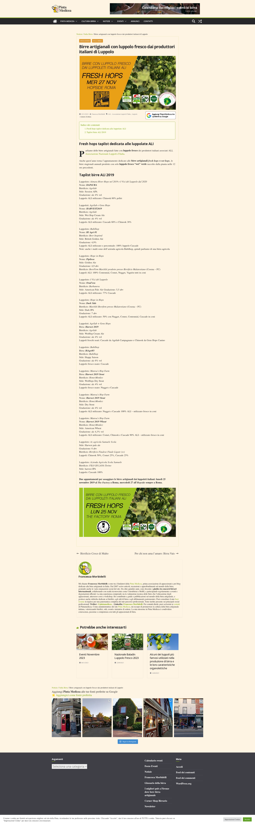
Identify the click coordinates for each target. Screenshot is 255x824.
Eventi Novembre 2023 (89, 656)
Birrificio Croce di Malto (94, 553)
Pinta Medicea (67, 21)
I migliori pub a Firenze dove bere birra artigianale (157, 792)
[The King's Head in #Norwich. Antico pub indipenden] (158, 717)
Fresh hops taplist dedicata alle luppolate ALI (106, 129)
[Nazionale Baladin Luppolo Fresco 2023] (127, 635)
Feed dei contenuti (185, 772)
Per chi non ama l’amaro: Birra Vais (155, 553)
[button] (75, 21)
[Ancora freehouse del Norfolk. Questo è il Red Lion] (66, 717)
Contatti (148, 21)
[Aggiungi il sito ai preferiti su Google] (160, 115)
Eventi (120, 21)
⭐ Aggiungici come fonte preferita (72, 695)
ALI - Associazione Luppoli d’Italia (119, 114)
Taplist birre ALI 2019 (96, 132)
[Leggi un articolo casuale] (200, 21)
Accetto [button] (247, 819)
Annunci (135, 21)
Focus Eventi (85, 41)
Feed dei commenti (185, 778)
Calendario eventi (154, 760)
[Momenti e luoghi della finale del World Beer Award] (127, 717)
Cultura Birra (89, 21)
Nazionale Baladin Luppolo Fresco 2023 (126, 656)
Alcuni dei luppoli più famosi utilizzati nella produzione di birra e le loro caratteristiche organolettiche (162, 661)
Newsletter (150, 806)
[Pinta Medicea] (55, 21)
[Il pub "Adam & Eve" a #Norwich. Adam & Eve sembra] (97, 717)
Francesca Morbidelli (98, 114)
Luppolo (134, 114)
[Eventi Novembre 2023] (92, 635)
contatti (177, 604)
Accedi (179, 766)
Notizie (106, 21)
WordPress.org (183, 783)
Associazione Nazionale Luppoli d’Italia (104, 153)
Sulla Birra (88, 34)
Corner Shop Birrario (156, 800)
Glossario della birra (155, 783)
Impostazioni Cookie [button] (232, 819)
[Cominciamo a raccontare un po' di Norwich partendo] (188, 717)
